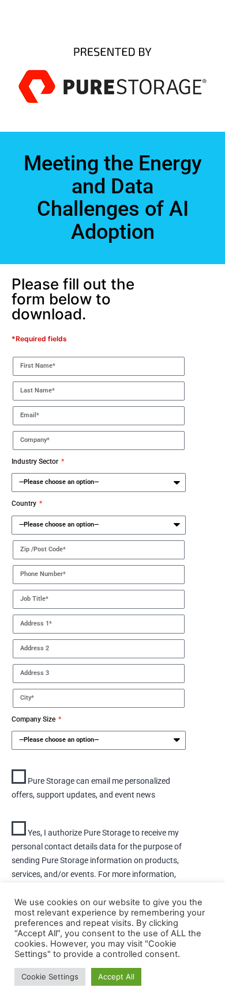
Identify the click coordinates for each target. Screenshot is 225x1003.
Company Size (34, 719)
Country (25, 503)
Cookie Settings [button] (49, 976)
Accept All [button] (116, 976)
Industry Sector (36, 461)
